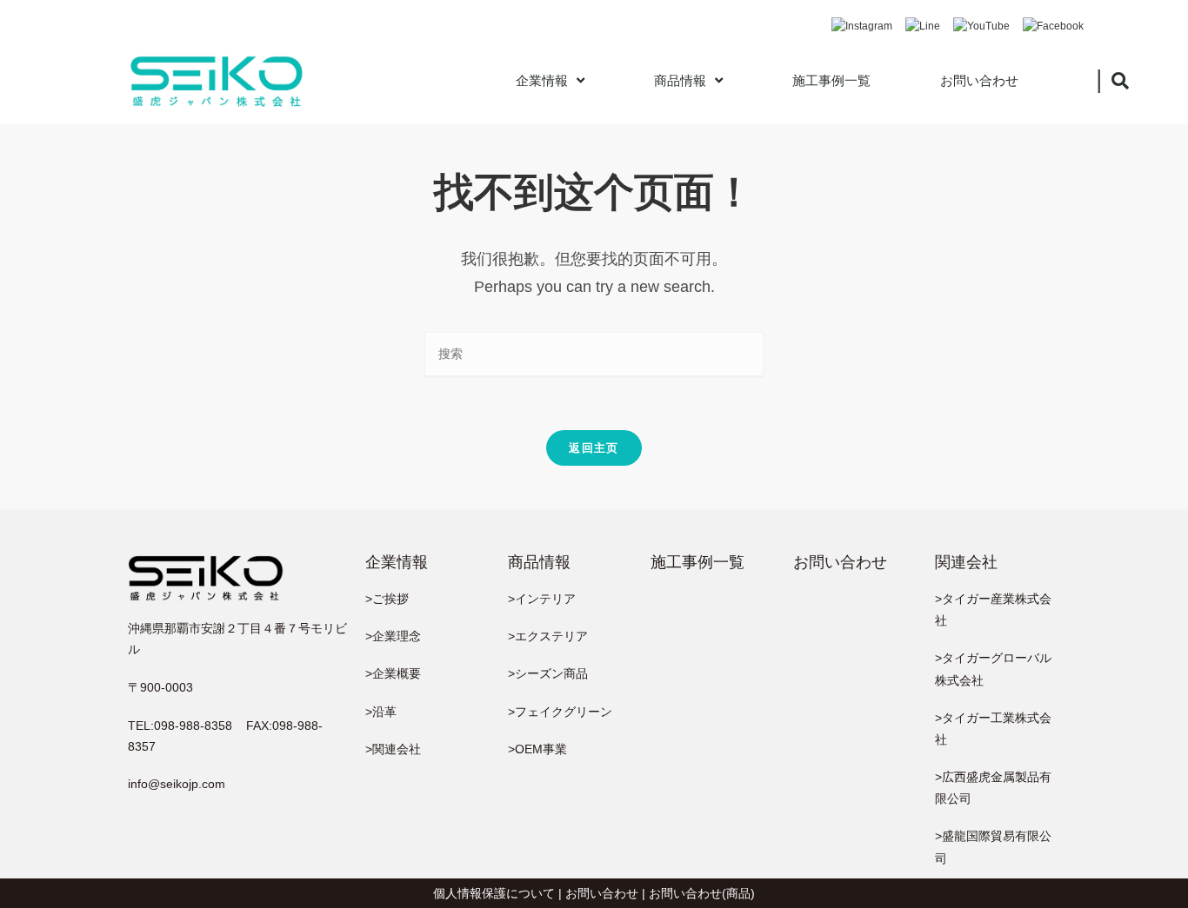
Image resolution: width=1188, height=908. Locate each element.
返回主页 (593, 447)
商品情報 (680, 80)
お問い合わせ (979, 80)
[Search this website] (594, 354)
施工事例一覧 (831, 80)
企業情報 (542, 80)
